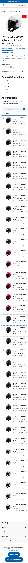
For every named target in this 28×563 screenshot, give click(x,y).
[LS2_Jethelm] (14, 23)
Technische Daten (9, 81)
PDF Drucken (6, 73)
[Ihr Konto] (22, 5)
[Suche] (24, 109)
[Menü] (25, 5)
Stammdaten (7, 84)
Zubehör (6, 93)
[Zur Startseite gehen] (2, 5)
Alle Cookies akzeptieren (14, 559)
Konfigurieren (14, 554)
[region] (14, 23)
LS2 (2, 34)
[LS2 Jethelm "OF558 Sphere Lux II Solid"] (9, 120)
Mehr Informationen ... (14, 550)
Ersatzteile (7, 90)
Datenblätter (7, 87)
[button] (4, 61)
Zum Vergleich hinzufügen (9, 71)
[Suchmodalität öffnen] (19, 5)
